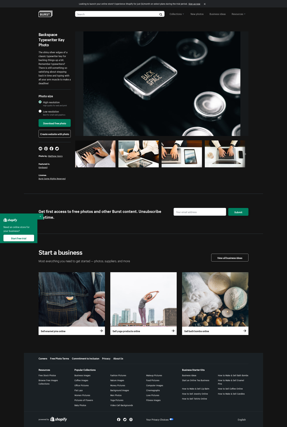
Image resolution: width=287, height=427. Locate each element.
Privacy (106, 358)
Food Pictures (152, 380)
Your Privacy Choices (157, 419)
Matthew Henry (55, 155)
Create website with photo (54, 134)
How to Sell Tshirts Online (194, 398)
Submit (238, 212)
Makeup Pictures (154, 375)
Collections (176, 14)
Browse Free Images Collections (48, 381)
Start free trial (18, 238)
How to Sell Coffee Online (230, 388)
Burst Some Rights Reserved (52, 178)
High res (95, 164)
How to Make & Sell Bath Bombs (233, 375)
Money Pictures (117, 385)
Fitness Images (153, 400)
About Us (118, 358)
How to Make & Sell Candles (231, 393)
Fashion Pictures (118, 375)
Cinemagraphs (153, 390)
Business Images (82, 375)
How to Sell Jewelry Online (195, 393)
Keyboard (43, 167)
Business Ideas (189, 375)
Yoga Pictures (116, 400)
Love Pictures (152, 395)
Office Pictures (81, 385)
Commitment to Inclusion (85, 358)
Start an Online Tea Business (195, 380)
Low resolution (51, 111)
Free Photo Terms (59, 358)
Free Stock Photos (47, 375)
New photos (197, 14)
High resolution (51, 102)
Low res (106, 164)
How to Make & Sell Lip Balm (195, 388)
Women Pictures (82, 395)
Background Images (119, 390)
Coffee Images (81, 380)
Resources (237, 14)
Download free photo (54, 123)
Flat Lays (78, 390)
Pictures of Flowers (83, 400)
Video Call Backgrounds (121, 405)
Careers (43, 358)
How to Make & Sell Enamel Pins (231, 381)
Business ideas (218, 14)
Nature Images (117, 380)
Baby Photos (80, 405)
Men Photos (116, 395)
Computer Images (154, 385)
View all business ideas (229, 258)
